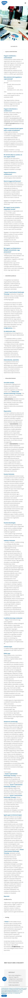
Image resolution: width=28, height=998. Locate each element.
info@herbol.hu (8, 899)
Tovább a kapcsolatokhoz (14, 985)
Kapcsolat (12, 972)
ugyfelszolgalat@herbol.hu (12, 123)
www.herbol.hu (9, 399)
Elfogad (4, 995)
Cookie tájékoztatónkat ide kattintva (9, 990)
